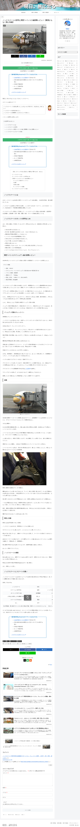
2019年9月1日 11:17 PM (7, 759)
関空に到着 (16, 184)
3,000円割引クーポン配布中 (21, 77)
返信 (51, 765)
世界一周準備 (53, 823)
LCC (5, 641)
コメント (6, 773)
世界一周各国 (65, 823)
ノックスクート (13, 641)
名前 (4, 787)
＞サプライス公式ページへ (18, 92)
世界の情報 (59, 823)
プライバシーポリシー (73, 823)
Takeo (67, 28)
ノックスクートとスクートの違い (20, 188)
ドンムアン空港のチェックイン (21, 180)
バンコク (19, 643)
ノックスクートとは (17, 174)
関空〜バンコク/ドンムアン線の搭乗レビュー (23, 178)
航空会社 (19, 641)
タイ (8, 641)
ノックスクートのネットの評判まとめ (21, 176)
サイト (4, 797)
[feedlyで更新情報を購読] (27, 660)
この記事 (27, 368)
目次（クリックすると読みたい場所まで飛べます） (26, 171)
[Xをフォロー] (25, 660)
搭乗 (15, 182)
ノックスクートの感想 (19, 186)
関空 (30, 643)
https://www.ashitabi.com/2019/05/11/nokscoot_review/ (34, 761)
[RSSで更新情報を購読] (30, 660)
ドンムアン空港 (6, 643)
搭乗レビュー (25, 643)
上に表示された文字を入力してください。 (13, 804)
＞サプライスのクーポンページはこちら (28, 68)
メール (5, 792)
